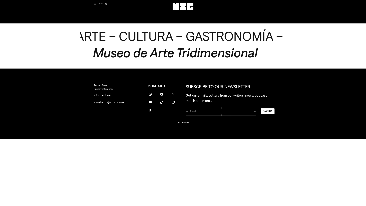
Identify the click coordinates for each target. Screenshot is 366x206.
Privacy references (104, 89)
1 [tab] (183, 25)
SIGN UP (267, 111)
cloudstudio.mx (183, 123)
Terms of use (100, 85)
